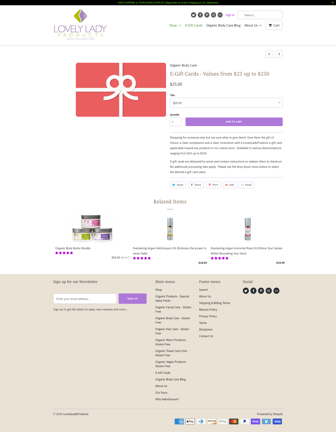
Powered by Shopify (270, 414)
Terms (203, 322)
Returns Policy (208, 309)
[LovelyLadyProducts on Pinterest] (206, 15)
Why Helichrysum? (167, 399)
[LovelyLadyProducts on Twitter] (193, 15)
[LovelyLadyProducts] (80, 25)
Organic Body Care (183, 65)
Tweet (180, 184)
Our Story (161, 392)
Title (172, 95)
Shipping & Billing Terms (214, 303)
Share (198, 184)
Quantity (174, 114)
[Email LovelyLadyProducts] (220, 15)
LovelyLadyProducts (75, 414)
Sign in (230, 15)
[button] (64, 252)
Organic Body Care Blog (223, 25)
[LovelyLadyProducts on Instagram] (213, 15)
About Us (251, 25)
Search (203, 289)
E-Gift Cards (193, 25)
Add (231, 184)
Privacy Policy (208, 316)
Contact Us (206, 336)
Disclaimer (206, 329)
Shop (173, 25)
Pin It (215, 184)
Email (248, 184)
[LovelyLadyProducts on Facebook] (200, 15)
